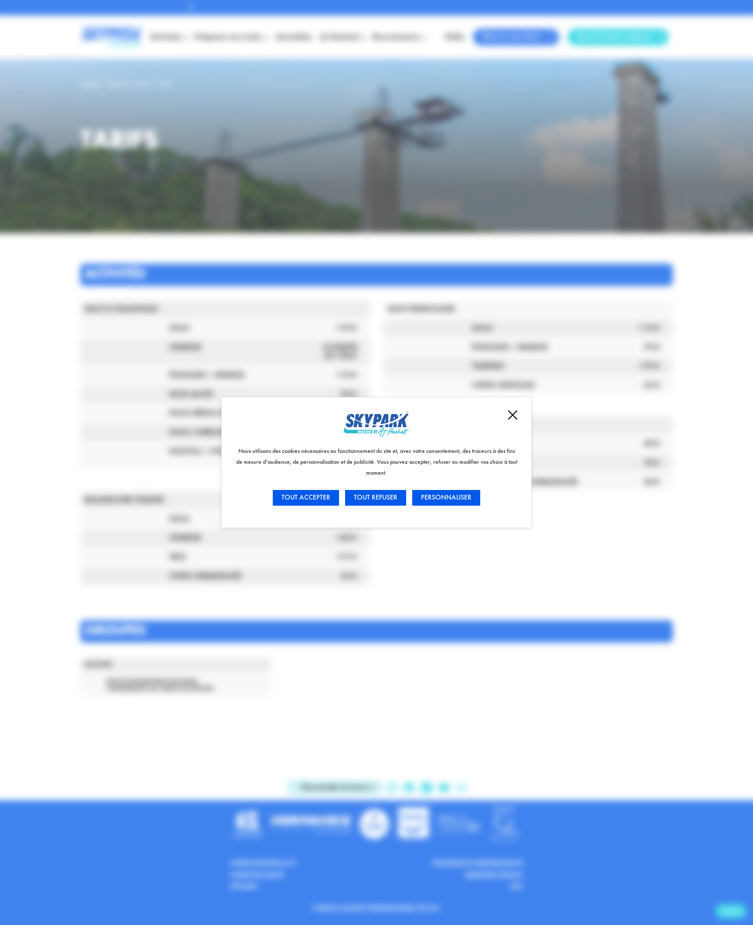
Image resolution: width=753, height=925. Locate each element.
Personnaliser (446, 497)
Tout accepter (306, 497)
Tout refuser (375, 497)
